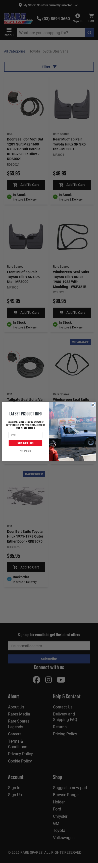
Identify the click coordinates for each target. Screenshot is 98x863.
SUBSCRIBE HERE (25, 443)
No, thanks (25, 451)
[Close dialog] (93, 405)
